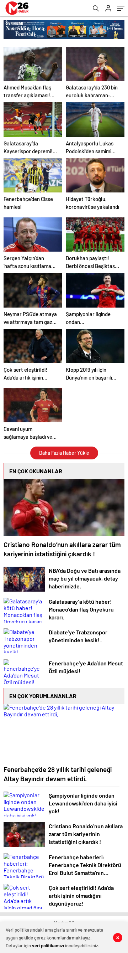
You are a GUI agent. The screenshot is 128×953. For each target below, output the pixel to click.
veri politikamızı (48, 945)
